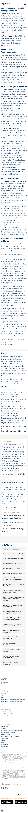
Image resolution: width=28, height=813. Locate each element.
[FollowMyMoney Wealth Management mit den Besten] (7, 3)
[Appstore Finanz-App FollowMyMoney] (7, 798)
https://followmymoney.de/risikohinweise (14, 431)
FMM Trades (21, 474)
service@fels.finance (4, 682)
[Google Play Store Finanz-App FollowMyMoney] (21, 798)
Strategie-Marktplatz (11, 507)
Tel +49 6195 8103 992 (5, 788)
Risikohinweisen (5, 778)
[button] (26, 795)
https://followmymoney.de (5, 683)
